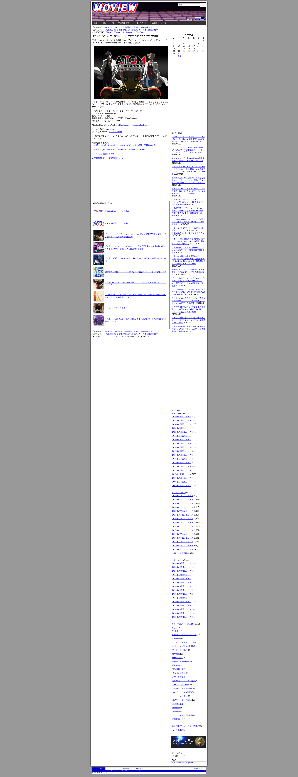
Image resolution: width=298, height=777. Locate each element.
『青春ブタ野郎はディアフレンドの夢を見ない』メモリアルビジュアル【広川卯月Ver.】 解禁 (188, 328)
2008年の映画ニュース (181, 486)
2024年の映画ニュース (181, 424)
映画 (96, 23)
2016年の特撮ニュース (181, 602)
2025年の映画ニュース (181, 420)
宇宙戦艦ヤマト (124, 23)
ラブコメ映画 (177, 704)
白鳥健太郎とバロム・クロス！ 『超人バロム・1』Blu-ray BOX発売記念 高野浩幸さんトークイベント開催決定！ (188, 139)
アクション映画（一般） (182, 688)
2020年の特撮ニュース (181, 586)
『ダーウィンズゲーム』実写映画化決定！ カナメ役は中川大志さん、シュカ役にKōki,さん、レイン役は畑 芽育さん (188, 230)
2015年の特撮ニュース (181, 605)
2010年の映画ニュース (181, 478)
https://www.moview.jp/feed (182, 763)
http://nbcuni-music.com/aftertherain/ (134, 125)
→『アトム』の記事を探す (103, 154)
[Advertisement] (111, 176)
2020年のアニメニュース (182, 519)
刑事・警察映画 (178, 677)
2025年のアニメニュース (182, 500)
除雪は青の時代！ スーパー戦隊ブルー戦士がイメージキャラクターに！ (135, 272)
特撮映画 (176, 639)
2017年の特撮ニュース (181, 598)
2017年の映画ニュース (181, 451)
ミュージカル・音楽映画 (182, 715)
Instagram (130, 32)
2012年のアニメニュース (182, 549)
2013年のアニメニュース (182, 546)
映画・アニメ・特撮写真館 (183, 624)
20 (194, 48)
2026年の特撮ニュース (181, 563)
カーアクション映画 (180, 685)
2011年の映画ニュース (181, 474)
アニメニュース (118, 336)
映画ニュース (177, 414)
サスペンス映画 (178, 673)
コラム (174, 628)
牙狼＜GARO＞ (141, 23)
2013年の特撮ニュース (181, 613)
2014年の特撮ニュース (181, 609)
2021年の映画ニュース (181, 436)
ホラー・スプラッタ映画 (182, 646)
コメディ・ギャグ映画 (181, 700)
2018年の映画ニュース (181, 447)
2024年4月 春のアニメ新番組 (117, 211)
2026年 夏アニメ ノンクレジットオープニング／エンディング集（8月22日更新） (188, 272)
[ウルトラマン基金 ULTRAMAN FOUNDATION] (189, 749)
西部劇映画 (177, 665)
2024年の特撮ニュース (181, 571)
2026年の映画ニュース (181, 417)
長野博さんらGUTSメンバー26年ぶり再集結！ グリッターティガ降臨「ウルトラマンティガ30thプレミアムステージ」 (188, 180)
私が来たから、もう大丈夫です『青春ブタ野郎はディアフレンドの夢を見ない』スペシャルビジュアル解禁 (188, 300)
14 (198, 46)
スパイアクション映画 (181, 692)
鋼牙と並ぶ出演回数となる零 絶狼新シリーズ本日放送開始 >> (131, 30)
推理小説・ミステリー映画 (183, 681)
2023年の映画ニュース (181, 428)
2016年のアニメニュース (182, 534)
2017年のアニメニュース (103, 336)
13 (194, 46)
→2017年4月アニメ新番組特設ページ (107, 158)
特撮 (112, 23)
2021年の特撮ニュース (181, 582)
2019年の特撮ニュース (181, 590)
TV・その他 (177, 730)
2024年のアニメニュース (182, 503)
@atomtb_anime (115, 132)
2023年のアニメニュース (182, 507)
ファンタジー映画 (179, 650)
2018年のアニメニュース (182, 526)
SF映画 (175, 631)
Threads (117, 32)
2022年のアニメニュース (182, 511)
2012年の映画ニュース (181, 470)
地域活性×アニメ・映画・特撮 (184, 726)
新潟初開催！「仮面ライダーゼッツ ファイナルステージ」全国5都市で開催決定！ (188, 250)
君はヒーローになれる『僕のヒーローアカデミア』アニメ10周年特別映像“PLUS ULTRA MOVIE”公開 (188, 291)
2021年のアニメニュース (182, 515)
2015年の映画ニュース (181, 459)
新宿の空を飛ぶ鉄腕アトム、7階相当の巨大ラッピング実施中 (119, 150)
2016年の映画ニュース (181, 455)
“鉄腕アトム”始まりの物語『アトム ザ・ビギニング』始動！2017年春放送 (125, 145)
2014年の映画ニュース (181, 463)
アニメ (104, 23)
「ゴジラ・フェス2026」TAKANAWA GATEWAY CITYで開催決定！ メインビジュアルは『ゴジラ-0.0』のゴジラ (188, 149)
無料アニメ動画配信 (180, 553)
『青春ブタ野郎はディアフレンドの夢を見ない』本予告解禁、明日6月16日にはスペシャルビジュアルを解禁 (188, 309)
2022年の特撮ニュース (181, 579)
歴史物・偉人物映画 (180, 662)
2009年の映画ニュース (181, 482)
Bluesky (109, 32)
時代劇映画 (177, 658)
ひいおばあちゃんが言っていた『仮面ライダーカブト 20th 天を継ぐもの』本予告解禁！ (188, 221)
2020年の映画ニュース (181, 440)
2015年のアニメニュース (182, 538)
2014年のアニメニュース (182, 542)
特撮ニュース (177, 560)
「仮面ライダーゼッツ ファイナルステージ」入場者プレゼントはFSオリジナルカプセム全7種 (188, 201)
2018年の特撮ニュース (181, 594)
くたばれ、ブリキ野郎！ (115, 308)
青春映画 (176, 711)
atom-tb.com (111, 129)
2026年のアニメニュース (182, 496)
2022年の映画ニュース (181, 432)
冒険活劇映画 (177, 669)
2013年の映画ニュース (181, 466)
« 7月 (178, 56)
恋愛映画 (176, 708)
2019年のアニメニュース (182, 523)
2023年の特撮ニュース (181, 575)
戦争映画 (176, 654)
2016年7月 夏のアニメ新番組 (117, 223)
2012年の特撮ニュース (181, 617)
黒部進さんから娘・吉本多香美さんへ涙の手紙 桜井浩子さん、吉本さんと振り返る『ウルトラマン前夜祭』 (188, 191)
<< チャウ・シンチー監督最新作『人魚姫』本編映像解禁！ (129, 27)
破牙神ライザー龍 (158, 23)
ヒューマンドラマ (179, 696)
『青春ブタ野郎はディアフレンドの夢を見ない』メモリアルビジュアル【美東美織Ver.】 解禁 (188, 320)
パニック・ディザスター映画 (184, 642)
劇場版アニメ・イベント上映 (184, 635)
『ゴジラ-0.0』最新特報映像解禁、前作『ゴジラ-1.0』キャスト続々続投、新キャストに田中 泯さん (188, 241)
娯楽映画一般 (177, 719)
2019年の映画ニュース (181, 443)
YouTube (140, 32)
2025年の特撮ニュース (181, 567)
